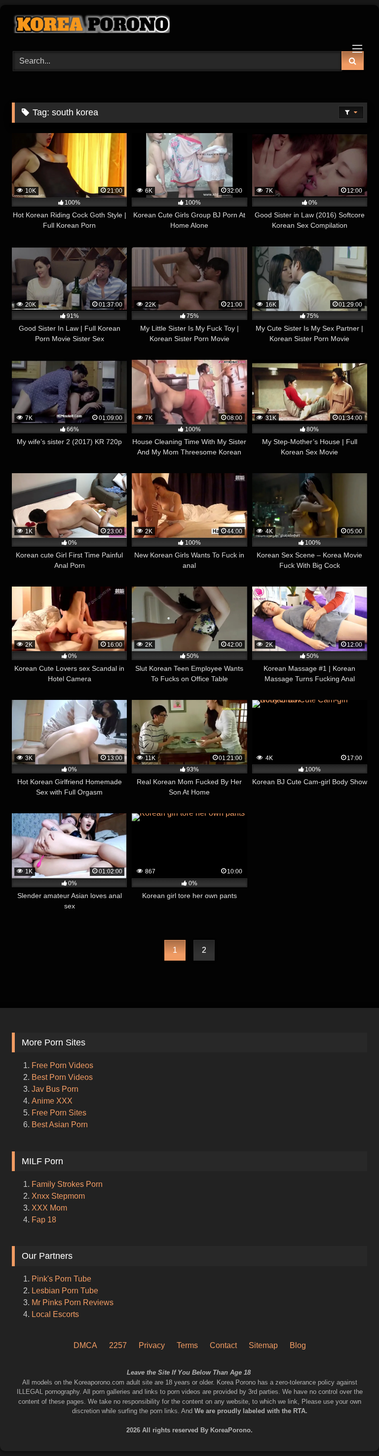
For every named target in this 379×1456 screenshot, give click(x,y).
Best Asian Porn (60, 1124)
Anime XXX (52, 1101)
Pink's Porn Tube (61, 1279)
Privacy (152, 1345)
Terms (187, 1345)
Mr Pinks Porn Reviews (73, 1302)
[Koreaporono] (189, 24)
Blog (298, 1345)
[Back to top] (358, 1407)
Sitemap (263, 1345)
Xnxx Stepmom (58, 1196)
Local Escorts (55, 1314)
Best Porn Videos (62, 1077)
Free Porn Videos (62, 1065)
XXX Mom (50, 1208)
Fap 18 (44, 1219)
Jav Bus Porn (55, 1089)
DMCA (85, 1345)
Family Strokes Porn (67, 1184)
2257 (118, 1345)
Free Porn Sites (59, 1113)
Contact (223, 1345)
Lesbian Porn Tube (65, 1290)
